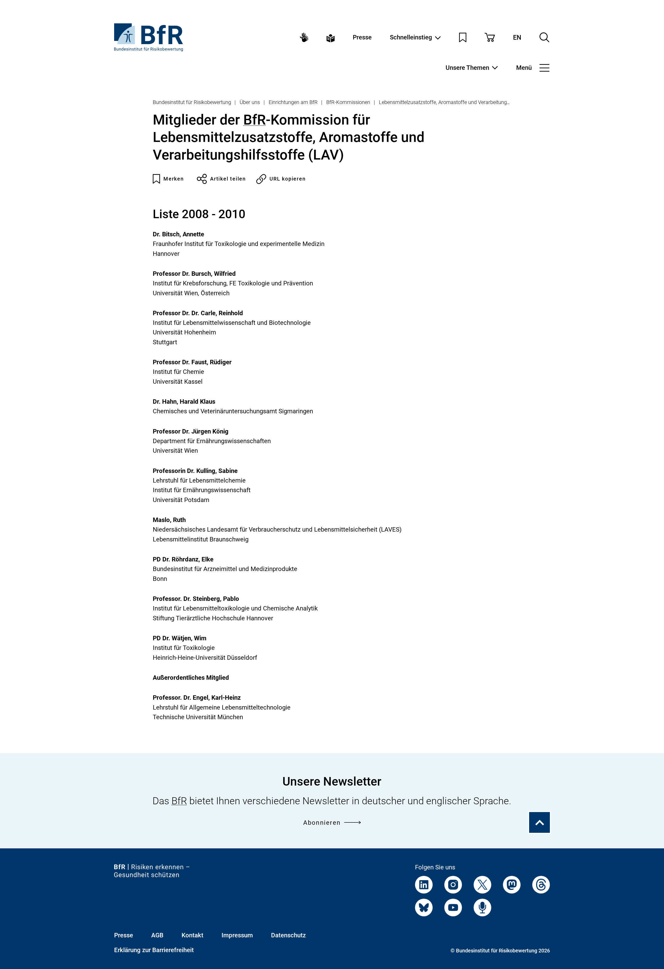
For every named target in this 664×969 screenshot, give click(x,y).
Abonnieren (322, 822)
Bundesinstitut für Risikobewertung (192, 102)
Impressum (237, 935)
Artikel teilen (228, 179)
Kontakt (192, 935)
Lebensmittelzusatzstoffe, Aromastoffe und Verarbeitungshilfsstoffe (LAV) (462, 102)
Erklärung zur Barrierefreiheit (154, 950)
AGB (157, 935)
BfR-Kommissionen (348, 102)
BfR (254, 120)
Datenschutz (288, 935)
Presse (362, 37)
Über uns (250, 102)
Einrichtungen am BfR (293, 102)
